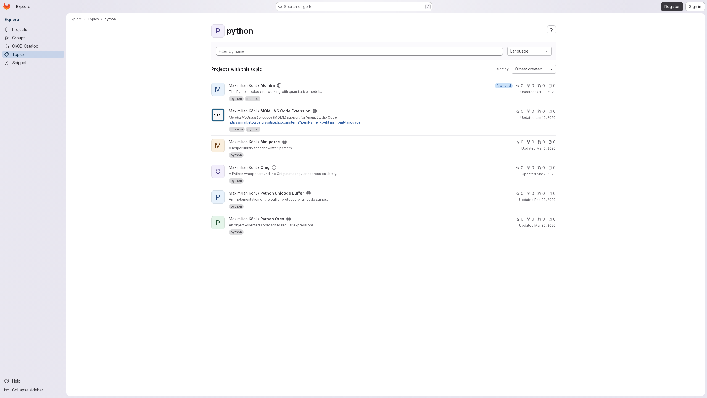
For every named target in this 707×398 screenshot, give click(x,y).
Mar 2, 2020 (546, 174)
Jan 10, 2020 (545, 118)
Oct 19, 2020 (545, 92)
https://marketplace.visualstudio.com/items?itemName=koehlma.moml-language (295, 122)
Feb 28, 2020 (545, 200)
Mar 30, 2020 (545, 225)
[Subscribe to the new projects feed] (551, 29)
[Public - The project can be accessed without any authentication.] (279, 85)
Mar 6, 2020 (546, 148)
